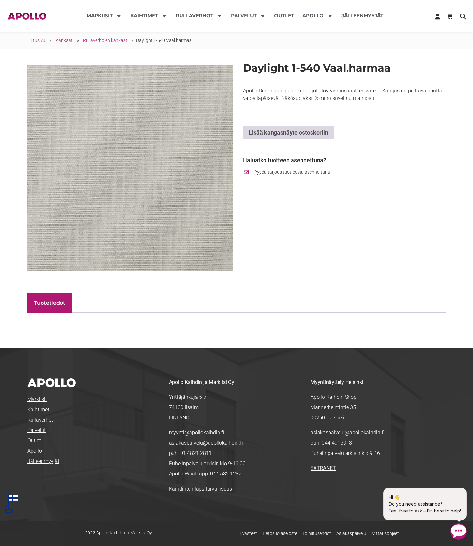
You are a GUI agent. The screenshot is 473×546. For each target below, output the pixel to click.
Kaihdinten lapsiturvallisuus (200, 489)
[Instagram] (336, 489)
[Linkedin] (325, 489)
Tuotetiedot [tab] (49, 303)
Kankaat (64, 40)
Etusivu (38, 40)
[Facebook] (315, 489)
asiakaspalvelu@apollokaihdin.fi (206, 443)
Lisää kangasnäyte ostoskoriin (288, 132)
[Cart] (450, 17)
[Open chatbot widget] (458, 531)
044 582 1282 (226, 474)
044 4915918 (337, 443)
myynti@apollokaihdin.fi (196, 432)
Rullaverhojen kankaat (105, 40)
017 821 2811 (196, 453)
